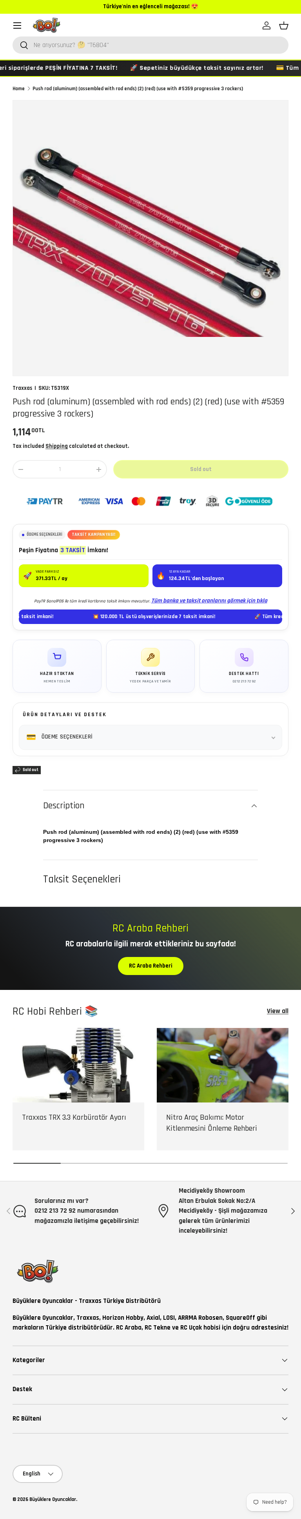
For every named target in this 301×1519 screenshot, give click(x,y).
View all (277, 1011)
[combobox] (150, 45)
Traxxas (22, 388)
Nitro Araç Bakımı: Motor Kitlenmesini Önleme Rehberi (211, 1122)
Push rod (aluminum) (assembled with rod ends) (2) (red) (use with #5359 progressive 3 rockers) (138, 89)
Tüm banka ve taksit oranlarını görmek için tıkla (209, 600)
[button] (283, 25)
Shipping (56, 446)
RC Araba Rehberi (150, 966)
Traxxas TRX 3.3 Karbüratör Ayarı (74, 1117)
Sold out (201, 469)
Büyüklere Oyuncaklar (52, 1499)
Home (19, 89)
